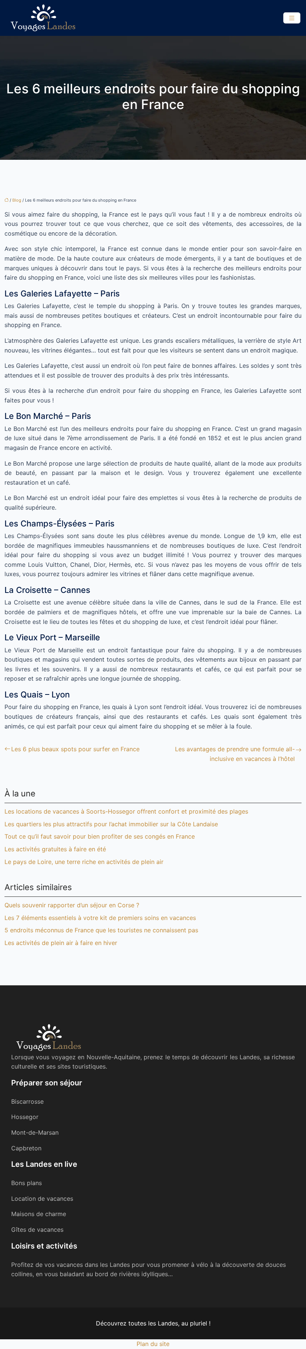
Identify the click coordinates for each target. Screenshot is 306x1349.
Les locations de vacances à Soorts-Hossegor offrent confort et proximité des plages (126, 811)
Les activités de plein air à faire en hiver (60, 943)
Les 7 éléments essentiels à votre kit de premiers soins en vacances (100, 917)
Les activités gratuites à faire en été (55, 849)
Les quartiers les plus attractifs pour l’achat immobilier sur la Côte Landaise (111, 824)
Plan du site (153, 1344)
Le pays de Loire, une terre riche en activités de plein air (83, 861)
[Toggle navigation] (291, 18)
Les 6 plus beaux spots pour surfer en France (75, 749)
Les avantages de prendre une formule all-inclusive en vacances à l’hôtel (235, 753)
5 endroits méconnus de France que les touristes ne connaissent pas (101, 930)
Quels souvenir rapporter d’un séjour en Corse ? (71, 905)
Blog (16, 200)
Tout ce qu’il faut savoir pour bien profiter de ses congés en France (99, 836)
